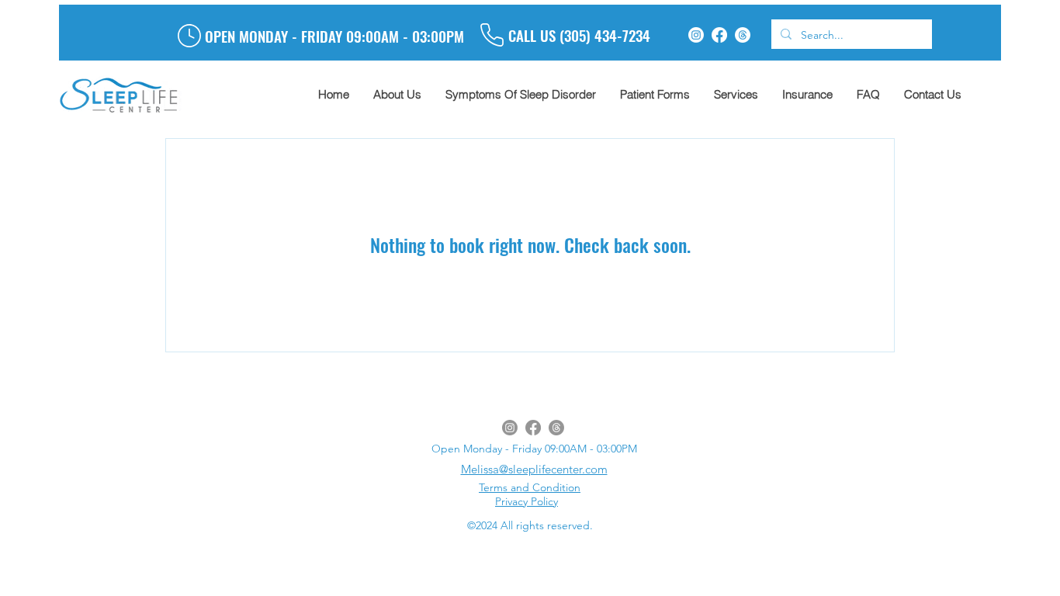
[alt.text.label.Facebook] (719, 35)
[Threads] (742, 35)
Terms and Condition (529, 487)
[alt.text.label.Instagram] (696, 35)
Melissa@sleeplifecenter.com (534, 469)
